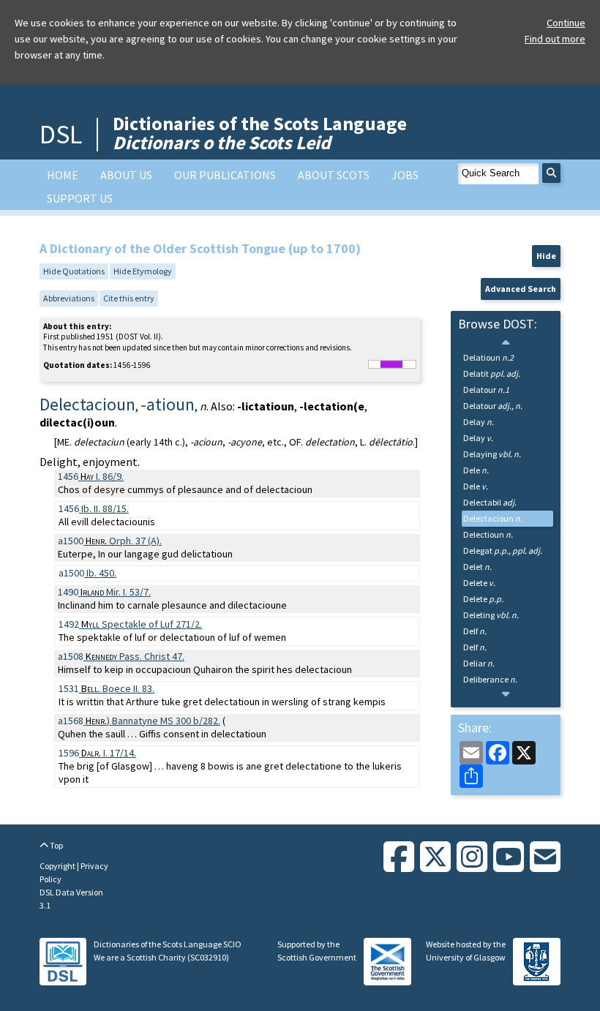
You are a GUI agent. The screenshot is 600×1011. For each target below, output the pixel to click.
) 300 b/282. (153, 720)
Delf (475, 630)
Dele (476, 470)
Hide (546, 255)
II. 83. (117, 688)
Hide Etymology (142, 271)
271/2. (141, 624)
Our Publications (225, 175)
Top (55, 845)
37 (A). (124, 540)
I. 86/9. (102, 476)
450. (101, 572)
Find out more (555, 38)
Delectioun (488, 534)
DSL (61, 134)
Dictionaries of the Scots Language (260, 132)
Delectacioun (492, 518)
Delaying (492, 453)
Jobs (405, 175)
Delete (479, 582)
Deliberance (490, 679)
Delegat (502, 550)
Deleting (491, 614)
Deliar (479, 663)
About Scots (334, 175)
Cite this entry (128, 298)
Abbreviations (68, 298)
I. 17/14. (108, 752)
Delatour (486, 389)
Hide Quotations (74, 271)
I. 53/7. (115, 591)
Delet (477, 566)
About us (126, 175)
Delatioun (488, 357)
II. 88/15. (105, 508)
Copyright (58, 865)
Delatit (491, 373)
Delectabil (490, 502)
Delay (478, 421)
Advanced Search (520, 288)
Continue (566, 22)
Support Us (80, 198)
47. (135, 656)
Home (62, 175)
